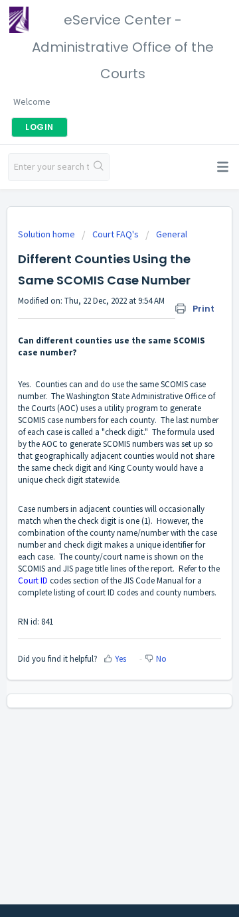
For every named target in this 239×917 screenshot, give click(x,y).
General (171, 234)
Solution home (47, 234)
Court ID (33, 580)
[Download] (95, 453)
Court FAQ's (115, 234)
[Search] (99, 167)
